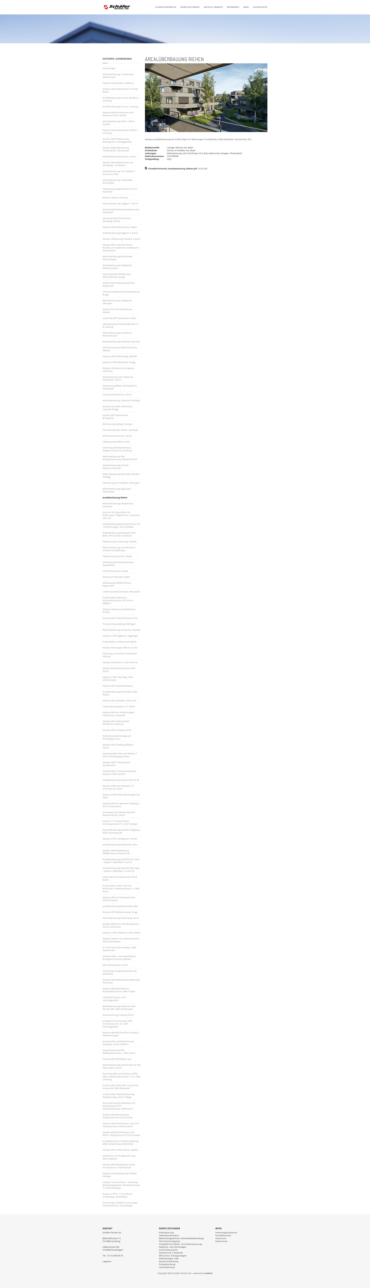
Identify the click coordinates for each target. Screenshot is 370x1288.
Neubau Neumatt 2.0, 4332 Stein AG (120, 662)
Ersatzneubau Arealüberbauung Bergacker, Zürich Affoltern (118, 1043)
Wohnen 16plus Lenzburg (115, 197)
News (246, 7)
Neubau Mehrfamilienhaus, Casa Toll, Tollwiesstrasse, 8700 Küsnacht (121, 1125)
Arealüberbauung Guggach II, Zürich (120, 233)
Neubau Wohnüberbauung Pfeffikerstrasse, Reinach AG (116, 852)
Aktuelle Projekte (213, 7)
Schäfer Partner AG (165, 7)
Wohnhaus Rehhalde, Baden (116, 577)
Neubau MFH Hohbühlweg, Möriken (120, 356)
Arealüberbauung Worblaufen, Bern (120, 844)
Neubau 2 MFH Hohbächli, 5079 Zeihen (121, 932)
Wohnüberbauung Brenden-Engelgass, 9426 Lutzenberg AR (121, 831)
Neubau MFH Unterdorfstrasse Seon (120, 618)
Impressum (220, 1238)
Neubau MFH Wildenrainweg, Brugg (120, 912)
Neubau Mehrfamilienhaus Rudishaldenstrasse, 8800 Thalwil (119, 990)
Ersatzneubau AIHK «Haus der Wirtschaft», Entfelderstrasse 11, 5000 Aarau (121, 888)
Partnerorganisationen (226, 1232)
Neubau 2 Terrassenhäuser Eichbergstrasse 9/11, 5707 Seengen (120, 822)
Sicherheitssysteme (168, 1249)
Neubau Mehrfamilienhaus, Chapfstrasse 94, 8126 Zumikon (118, 1116)
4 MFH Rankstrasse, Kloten (115, 571)
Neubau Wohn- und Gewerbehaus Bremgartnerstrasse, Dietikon (119, 957)
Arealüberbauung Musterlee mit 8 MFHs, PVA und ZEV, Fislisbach (119, 534)
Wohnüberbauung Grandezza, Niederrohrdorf (117, 334)
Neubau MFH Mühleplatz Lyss (117, 1059)
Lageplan (107, 1261)
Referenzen (233, 7)
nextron (209, 1273)
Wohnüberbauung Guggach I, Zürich (120, 203)
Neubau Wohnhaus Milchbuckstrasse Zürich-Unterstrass (121, 925)
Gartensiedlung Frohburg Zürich (118, 1015)
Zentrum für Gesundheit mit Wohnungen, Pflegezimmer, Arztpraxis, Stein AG (121, 515)
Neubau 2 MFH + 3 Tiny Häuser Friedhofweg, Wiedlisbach (118, 1195)
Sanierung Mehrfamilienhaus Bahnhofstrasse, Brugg (117, 275)
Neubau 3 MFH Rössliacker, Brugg (119, 362)
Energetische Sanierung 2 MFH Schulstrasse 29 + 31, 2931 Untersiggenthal (117, 1023)
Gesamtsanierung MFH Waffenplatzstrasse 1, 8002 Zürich (119, 1051)
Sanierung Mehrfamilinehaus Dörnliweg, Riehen (117, 219)
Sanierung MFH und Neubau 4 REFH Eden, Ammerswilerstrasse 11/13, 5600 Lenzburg (121, 1076)
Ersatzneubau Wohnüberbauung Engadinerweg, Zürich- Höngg (118, 1095)
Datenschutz (260, 7)
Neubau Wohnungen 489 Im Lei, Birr (120, 647)
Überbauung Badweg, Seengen (118, 424)
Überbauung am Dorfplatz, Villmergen (121, 482)
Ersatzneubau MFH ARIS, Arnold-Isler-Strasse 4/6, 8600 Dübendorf (121, 1087)
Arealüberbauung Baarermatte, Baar (120, 906)
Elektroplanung (166, 1232)
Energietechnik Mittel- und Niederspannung (180, 1244)
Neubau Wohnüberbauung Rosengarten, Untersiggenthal (117, 140)
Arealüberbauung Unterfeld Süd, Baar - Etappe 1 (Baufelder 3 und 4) (121, 861)
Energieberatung (167, 1264)
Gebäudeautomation (169, 1235)
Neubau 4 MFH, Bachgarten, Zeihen (120, 838)
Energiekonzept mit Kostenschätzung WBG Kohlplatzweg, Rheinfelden (121, 1142)
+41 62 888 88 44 (115, 1255)
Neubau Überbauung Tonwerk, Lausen (121, 238)
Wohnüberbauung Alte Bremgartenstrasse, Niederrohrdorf (120, 458)
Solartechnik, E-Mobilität (171, 1252)
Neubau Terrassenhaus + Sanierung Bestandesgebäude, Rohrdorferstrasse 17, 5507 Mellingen (121, 1185)
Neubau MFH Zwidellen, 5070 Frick (119, 700)
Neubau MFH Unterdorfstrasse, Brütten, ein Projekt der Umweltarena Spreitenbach (121, 247)
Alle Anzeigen (109, 68)
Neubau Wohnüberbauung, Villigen (120, 227)
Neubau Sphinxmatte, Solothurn (118, 83)
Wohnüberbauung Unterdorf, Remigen (121, 400)
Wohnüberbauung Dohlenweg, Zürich (121, 918)
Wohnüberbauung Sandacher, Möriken (121, 629)
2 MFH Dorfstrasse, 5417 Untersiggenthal (114, 999)
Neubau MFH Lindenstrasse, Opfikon (120, 1149)
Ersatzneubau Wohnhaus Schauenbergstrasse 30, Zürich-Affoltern (118, 600)
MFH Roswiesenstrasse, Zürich (117, 435)
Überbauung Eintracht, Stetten (117, 556)
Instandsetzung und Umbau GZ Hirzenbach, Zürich (118, 378)
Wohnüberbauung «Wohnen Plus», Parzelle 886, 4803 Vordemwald (119, 1007)
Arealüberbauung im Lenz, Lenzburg (120, 106)
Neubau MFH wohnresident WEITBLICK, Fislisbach (116, 722)
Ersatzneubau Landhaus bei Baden (120, 641)
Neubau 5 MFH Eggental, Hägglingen (120, 635)
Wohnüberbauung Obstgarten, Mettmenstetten (118, 267)
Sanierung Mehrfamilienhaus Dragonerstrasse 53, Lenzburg (117, 449)
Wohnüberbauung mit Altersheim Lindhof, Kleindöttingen (119, 549)
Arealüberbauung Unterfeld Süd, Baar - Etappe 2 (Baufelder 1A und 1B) (121, 869)
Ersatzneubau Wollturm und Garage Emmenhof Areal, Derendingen (120, 1204)
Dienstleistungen (190, 7)
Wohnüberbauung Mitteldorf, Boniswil (121, 341)
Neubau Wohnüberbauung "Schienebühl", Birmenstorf (116, 149)
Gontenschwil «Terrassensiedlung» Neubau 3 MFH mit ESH (119, 772)
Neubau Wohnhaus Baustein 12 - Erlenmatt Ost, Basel (119, 787)
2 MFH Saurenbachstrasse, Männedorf (121, 591)
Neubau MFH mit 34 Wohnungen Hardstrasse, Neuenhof (118, 714)
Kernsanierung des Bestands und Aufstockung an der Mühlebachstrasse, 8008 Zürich (119, 1106)
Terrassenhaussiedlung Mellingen (119, 624)
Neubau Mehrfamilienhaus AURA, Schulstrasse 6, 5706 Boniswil (119, 1166)
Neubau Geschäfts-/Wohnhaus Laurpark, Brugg (117, 408)
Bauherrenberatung (168, 1261)
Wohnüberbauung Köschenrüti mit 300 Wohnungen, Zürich (121, 1066)
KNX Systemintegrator (169, 1241)
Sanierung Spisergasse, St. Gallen (119, 706)
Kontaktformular (223, 1235)
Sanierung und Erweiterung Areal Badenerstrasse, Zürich (119, 813)
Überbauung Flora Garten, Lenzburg (120, 430)
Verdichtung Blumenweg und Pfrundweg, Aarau (117, 737)
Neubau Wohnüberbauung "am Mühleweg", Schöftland (118, 164)
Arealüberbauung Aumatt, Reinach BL (121, 780)
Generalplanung (167, 1267)
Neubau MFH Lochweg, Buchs (117, 730)
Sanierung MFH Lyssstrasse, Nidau (119, 318)
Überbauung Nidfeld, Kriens (116, 441)
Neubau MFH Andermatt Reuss (118, 685)
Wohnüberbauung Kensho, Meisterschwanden (116, 466)
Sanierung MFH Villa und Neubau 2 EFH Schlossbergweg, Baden (120, 755)
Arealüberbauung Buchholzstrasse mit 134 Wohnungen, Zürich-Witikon (121, 525)
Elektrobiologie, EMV (169, 1258)
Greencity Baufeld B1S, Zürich (117, 394)
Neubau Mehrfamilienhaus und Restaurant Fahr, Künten (118, 114)
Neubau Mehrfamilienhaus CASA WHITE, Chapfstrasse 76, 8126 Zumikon (121, 1134)
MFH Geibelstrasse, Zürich (115, 965)
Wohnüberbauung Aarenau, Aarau (119, 156)
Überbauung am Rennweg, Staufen (120, 541)
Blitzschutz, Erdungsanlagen (173, 1255)
